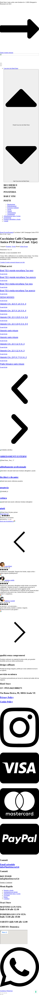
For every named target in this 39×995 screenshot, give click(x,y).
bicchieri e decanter (9, 477)
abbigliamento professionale (13, 467)
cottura (3, 498)
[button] (19, 389)
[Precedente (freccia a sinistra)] (0, 994)
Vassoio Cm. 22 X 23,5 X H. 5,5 (14, 324)
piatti (2, 508)
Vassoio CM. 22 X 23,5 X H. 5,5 (14, 317)
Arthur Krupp (24, 246)
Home (2, 232)
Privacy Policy (7, 697)
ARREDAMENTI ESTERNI (13, 456)
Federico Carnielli (10, 601)
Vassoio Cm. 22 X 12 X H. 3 (12, 344)
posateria (4, 487)
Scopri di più (3, 274)
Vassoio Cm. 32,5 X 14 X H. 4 (13, 304)
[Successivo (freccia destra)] (2, 994)
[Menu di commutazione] (1, 64)
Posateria (10, 232)
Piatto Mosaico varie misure (12, 364)
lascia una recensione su (7, 521)
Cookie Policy (6, 701)
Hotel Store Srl (4, 514)
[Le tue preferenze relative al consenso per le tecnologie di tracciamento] (36, 992)
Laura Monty (8, 566)
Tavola (6, 232)
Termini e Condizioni (6, 882)
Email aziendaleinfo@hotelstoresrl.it (9, 865)
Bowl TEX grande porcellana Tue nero (16, 270)
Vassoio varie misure (9, 330)
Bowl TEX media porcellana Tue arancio (17, 290)
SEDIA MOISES (7, 297)
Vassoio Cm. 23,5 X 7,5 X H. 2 (13, 357)
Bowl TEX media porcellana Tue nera (16, 284)
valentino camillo (9, 580)
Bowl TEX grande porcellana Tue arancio (18, 277)
